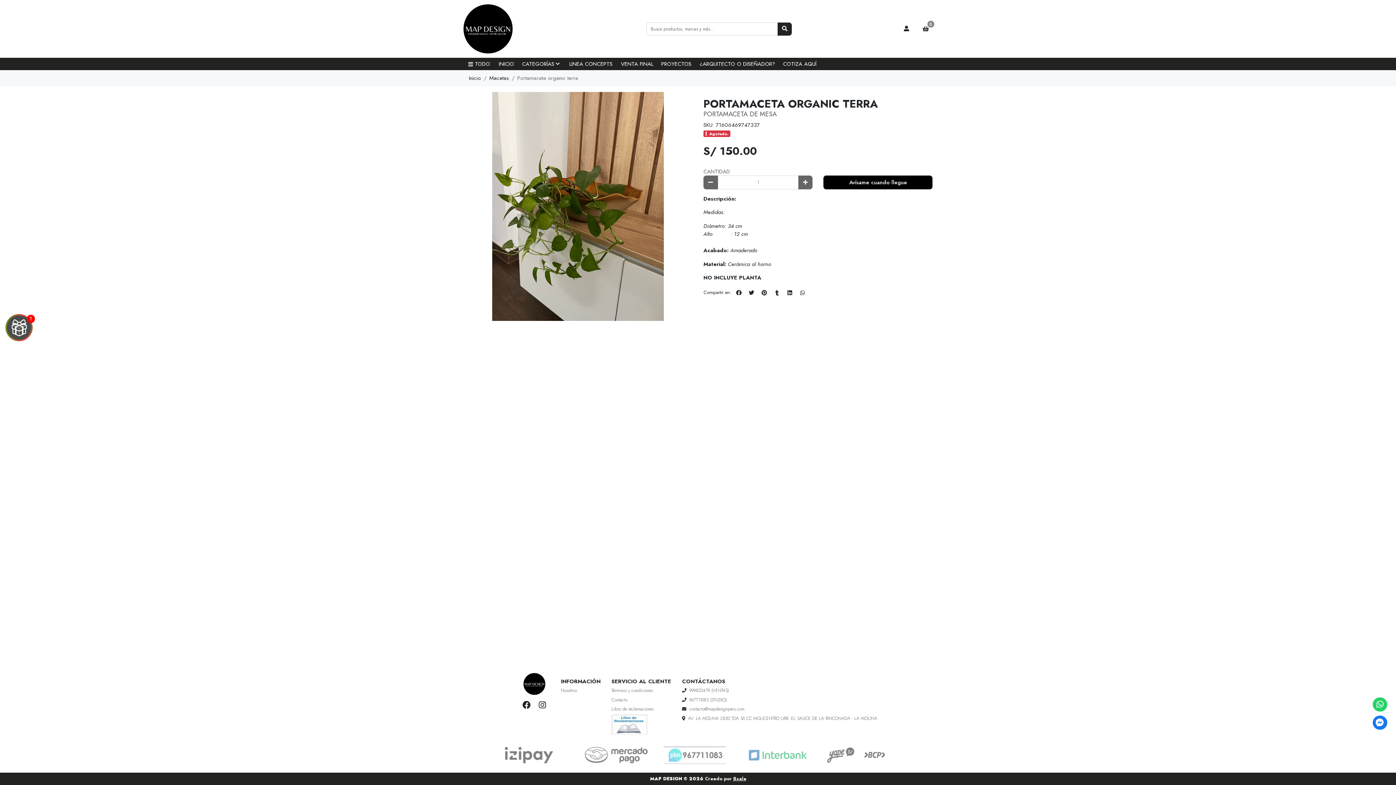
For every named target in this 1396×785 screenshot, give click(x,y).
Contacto (619, 700)
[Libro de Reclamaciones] (629, 724)
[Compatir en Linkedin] (789, 292)
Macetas (499, 78)
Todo (482, 64)
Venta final (637, 64)
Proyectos (676, 64)
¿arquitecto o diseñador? (737, 64)
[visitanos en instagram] (542, 705)
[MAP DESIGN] (500, 29)
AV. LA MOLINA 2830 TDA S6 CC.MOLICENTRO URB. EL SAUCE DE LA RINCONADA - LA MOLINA (782, 718)
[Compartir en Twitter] (751, 292)
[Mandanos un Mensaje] (1380, 723)
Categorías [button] (538, 64)
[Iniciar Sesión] (906, 29)
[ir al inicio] (534, 684)
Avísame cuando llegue (878, 182)
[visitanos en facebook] (527, 705)
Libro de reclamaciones (632, 709)
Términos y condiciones (632, 690)
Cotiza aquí (800, 64)
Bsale (739, 778)
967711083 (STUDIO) (708, 700)
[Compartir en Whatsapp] (802, 292)
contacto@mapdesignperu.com (717, 709)
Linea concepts (591, 64)
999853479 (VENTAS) (709, 690)
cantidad (716, 172)
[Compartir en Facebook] (738, 292)
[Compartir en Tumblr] (776, 292)
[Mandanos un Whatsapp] (1380, 704)
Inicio (506, 64)
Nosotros (569, 690)
